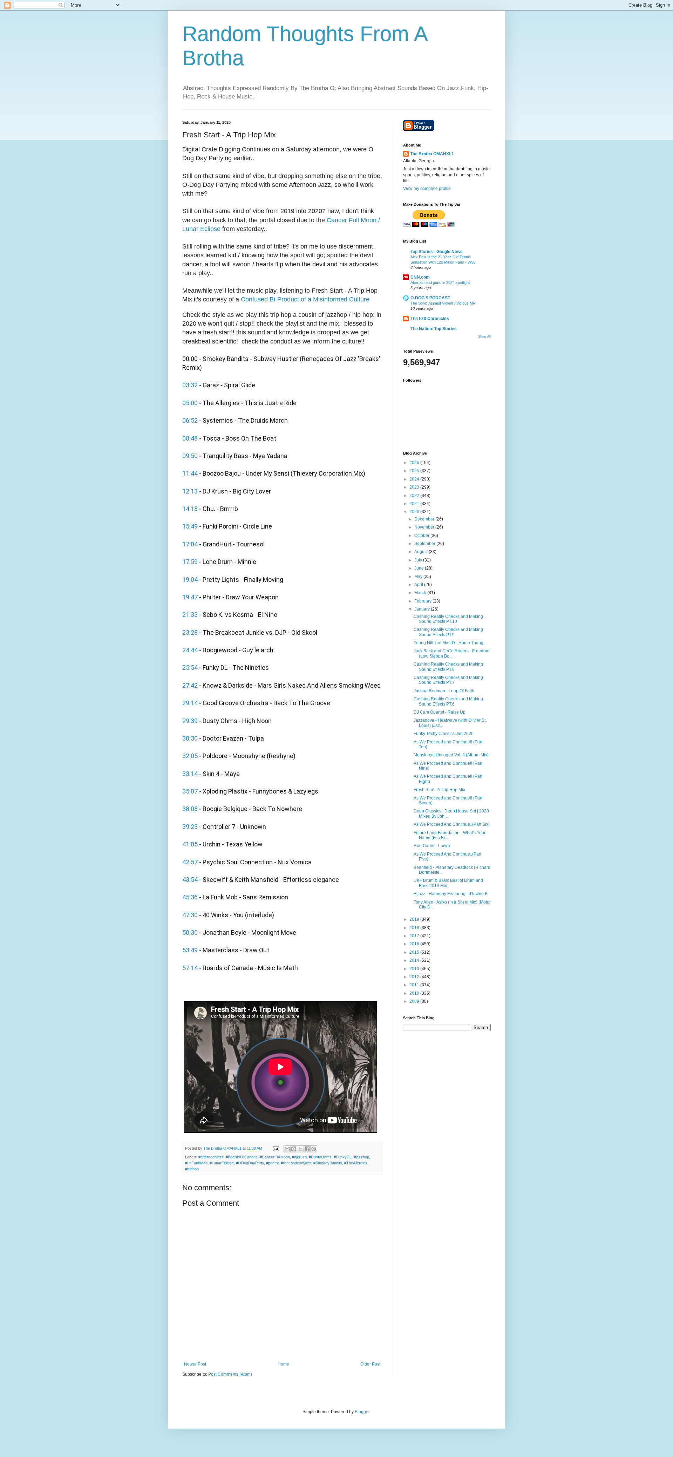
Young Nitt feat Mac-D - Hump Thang (448, 642)
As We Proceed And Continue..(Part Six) (452, 824)
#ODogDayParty (250, 1163)
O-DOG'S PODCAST (430, 297)
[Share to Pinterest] (313, 1148)
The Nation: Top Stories (433, 328)
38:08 (190, 808)
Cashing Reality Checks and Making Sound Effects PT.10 (448, 619)
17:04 (190, 544)
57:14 (190, 968)
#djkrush (299, 1157)
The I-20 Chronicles (429, 318)
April (419, 584)
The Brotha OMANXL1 (432, 153)
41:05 (190, 844)
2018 (414, 927)
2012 (414, 976)
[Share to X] (300, 1148)
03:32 (190, 385)
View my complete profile (427, 188)
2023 (414, 487)
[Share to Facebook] (307, 1148)
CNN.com (420, 277)
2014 (414, 960)
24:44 (190, 650)
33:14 (190, 773)
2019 (414, 919)
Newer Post (195, 1364)
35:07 (190, 791)
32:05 (190, 756)
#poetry (272, 1163)
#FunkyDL (343, 1157)
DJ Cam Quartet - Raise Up (439, 712)
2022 (414, 495)
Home (283, 1364)
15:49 (190, 526)
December (424, 519)
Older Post (370, 1364)
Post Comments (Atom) (230, 1374)
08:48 (190, 438)
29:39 (190, 720)
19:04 (190, 579)
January (422, 609)
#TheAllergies (355, 1163)
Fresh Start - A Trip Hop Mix (439, 789)
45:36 (190, 897)
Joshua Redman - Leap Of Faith (444, 690)
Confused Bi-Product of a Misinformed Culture (305, 299)
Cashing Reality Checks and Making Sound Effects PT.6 (448, 701)
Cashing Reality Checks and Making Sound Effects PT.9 (448, 632)
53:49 (190, 950)
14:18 (190, 508)
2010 (414, 993)
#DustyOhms (320, 1157)
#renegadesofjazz (296, 1163)
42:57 (190, 862)
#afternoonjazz (211, 1157)
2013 (414, 968)
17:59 (190, 561)
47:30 (190, 915)
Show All (484, 336)
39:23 (190, 826)
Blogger (362, 1411)
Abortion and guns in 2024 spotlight (440, 282)
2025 (414, 470)
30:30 (190, 738)
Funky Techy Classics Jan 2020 (444, 733)
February (423, 601)
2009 (414, 1001)
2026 (414, 462)
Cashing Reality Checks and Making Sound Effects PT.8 (448, 667)
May (418, 576)
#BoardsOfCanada (242, 1157)
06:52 (190, 420)
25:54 (190, 667)
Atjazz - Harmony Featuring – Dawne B (451, 893)
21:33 (190, 614)
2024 (414, 479)
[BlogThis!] (293, 1148)
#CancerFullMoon (275, 1157)
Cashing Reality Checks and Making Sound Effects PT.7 (448, 680)
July (418, 560)
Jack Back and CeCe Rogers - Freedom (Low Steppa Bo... (451, 653)
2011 (414, 984)
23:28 (190, 632)
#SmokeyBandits (327, 1163)
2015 (414, 952)
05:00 (190, 403)
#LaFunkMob (196, 1163)
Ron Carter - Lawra (432, 845)
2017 (414, 935)
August (421, 551)
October (422, 535)
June (419, 568)
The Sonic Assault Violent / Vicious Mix (443, 303)
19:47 (190, 597)
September (425, 543)
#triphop (192, 1169)
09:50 (190, 455)
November (424, 527)
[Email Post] (275, 1148)
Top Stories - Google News (436, 251)
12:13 (190, 491)
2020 (414, 511)
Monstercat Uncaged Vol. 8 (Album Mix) (451, 755)
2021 (414, 503)
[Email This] (287, 1148)
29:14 (190, 703)
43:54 (190, 879)
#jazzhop (361, 1157)
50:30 (190, 932)
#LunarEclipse (222, 1163)
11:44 (190, 473)
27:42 (190, 685)
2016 (414, 943)
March (420, 592)
